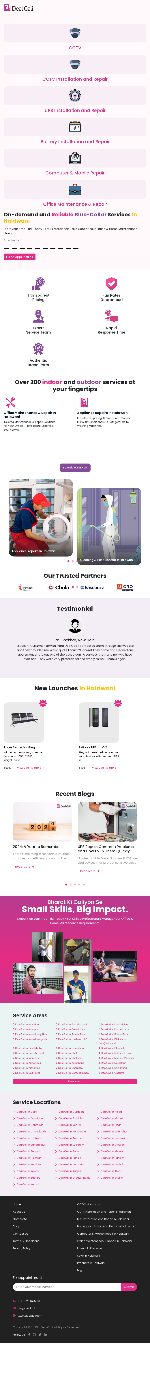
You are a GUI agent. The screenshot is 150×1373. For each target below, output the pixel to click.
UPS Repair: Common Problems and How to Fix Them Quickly (106, 849)
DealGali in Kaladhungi (113, 1067)
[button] (68, 561)
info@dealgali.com (29, 1308)
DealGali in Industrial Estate (116, 1053)
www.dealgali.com (29, 1316)
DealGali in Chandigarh (31, 1131)
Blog (16, 1226)
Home (17, 1204)
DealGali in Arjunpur (26, 1029)
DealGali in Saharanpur (31, 1145)
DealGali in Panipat (112, 1158)
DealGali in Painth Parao (72, 1034)
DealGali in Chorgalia (70, 1067)
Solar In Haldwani (88, 1255)
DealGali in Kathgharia (70, 1062)
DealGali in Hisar (111, 1125)
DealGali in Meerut (112, 1151)
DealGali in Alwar (111, 1171)
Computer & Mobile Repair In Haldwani (103, 1234)
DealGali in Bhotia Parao (114, 1034)
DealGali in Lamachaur (71, 1048)
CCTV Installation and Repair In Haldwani (104, 1212)
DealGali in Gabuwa (112, 1072)
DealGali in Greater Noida (74, 1177)
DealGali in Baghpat (29, 1177)
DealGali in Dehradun (30, 1125)
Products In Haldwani (91, 1263)
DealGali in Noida (111, 1112)
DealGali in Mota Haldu (114, 1024)
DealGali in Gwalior (112, 1145)
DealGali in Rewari (28, 1171)
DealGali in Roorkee (29, 1164)
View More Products (29, 767)
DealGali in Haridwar (113, 1138)
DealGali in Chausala (112, 1048)
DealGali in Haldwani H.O (72, 1039)
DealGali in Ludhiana (29, 1138)
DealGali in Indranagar (27, 1057)
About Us (19, 1212)
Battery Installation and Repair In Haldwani (105, 1226)
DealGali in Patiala (70, 1158)
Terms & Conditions (26, 1241)
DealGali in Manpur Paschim (117, 1057)
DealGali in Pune (69, 1151)
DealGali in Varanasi (71, 1164)
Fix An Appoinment (19, 257)
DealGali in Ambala (113, 1164)
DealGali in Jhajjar (112, 1177)
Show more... (75, 1081)
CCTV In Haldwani (89, 1204)
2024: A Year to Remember (37, 846)
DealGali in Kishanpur (27, 1067)
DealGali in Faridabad (72, 1118)
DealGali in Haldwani (29, 1158)
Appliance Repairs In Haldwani (103, 412)
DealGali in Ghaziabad (30, 1118)
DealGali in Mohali (112, 1118)
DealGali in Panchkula (72, 1131)
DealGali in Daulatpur (113, 1062)
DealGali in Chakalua (69, 1057)
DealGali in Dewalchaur (71, 1029)
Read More (23, 866)
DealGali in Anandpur (27, 1024)
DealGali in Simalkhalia (28, 1048)
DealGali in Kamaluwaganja (30, 1039)
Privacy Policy (21, 1248)
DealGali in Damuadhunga (73, 1072)
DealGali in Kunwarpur (27, 1062)
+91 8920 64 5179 (28, 1301)
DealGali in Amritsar (71, 1138)
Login (80, 1270)
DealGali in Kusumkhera (114, 1029)
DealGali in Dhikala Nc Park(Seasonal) (113, 1041)
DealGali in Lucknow (71, 1145)
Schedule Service (75, 467)
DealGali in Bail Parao (27, 1072)
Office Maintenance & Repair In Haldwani (30, 414)
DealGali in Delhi (27, 1112)
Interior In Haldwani (89, 1248)
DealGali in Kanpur (70, 1171)
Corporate (20, 1219)
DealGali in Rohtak (70, 1125)
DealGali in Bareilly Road (29, 1053)
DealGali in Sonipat (28, 1151)
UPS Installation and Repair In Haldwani (103, 1219)
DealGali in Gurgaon (71, 1112)
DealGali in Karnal (28, 1184)
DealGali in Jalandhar (114, 1131)
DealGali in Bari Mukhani (72, 1024)
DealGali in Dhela (67, 1053)
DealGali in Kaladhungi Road (31, 1034)
